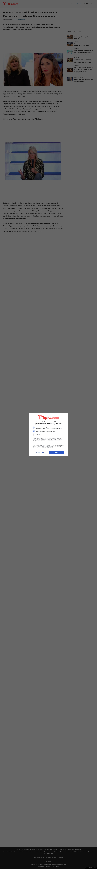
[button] (48, 434)
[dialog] (48, 434)
